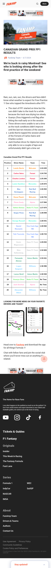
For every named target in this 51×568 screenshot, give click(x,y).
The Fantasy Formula (13, 461)
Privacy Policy (25, 541)
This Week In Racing (12, 456)
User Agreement (9, 541)
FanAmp (20, 344)
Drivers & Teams (10, 521)
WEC (29, 483)
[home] (11, 4)
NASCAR (7, 494)
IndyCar (6, 488)
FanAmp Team (14, 58)
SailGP (30, 488)
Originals (8, 445)
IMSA (5, 499)
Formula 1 (7, 483)
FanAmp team (10, 516)
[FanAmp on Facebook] (40, 417)
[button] (3, 3)
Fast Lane (7, 466)
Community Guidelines (12, 545)
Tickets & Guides (13, 431)
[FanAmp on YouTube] (6, 417)
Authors (6, 526)
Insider (6, 451)
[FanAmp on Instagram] (17, 417)
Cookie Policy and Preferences (15, 548)
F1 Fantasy (10, 438)
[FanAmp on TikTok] (28, 417)
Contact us (8, 531)
